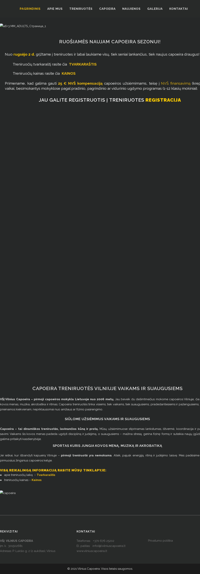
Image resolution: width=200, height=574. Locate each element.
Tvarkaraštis (46, 475)
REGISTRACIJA (163, 100)
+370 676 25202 (103, 541)
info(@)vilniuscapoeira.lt (109, 546)
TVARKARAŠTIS (83, 64)
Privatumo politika (160, 540)
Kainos (37, 480)
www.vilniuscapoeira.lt (92, 551)
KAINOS (69, 73)
